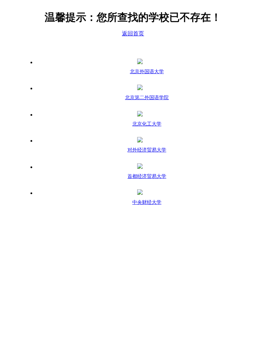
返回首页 (133, 33)
